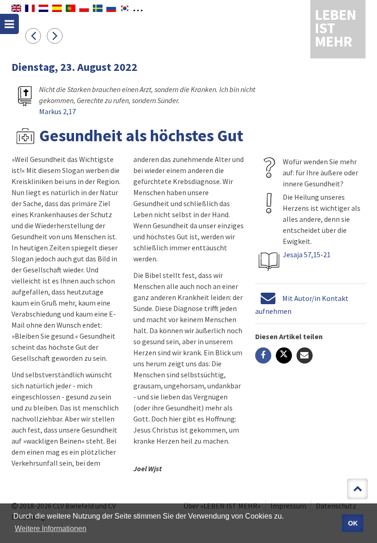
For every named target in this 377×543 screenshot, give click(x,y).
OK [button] (353, 523)
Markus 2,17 (57, 111)
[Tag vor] (57, 35)
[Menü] (9, 24)
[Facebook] (263, 355)
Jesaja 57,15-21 (307, 254)
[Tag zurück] (36, 35)
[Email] (305, 355)
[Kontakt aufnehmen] (268, 298)
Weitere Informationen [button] (50, 528)
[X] (284, 355)
